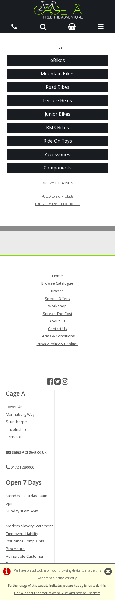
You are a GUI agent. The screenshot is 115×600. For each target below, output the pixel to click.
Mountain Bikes (58, 74)
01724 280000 (22, 467)
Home (57, 275)
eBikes (57, 60)
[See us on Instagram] (65, 382)
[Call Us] (14, 26)
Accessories (57, 154)
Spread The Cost (57, 313)
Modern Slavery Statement (29, 526)
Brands (57, 291)
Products (57, 48)
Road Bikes (57, 87)
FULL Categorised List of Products (57, 204)
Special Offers (57, 298)
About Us (57, 321)
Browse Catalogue (57, 283)
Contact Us (57, 328)
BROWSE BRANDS (57, 182)
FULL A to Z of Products (57, 196)
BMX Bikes (57, 128)
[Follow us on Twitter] (57, 382)
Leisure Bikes (57, 100)
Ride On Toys (57, 141)
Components (58, 168)
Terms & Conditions (57, 336)
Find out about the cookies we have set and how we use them (57, 593)
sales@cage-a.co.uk (29, 452)
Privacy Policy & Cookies (57, 343)
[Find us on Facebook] (50, 382)
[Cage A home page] (57, 10)
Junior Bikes (57, 114)
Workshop (57, 306)
